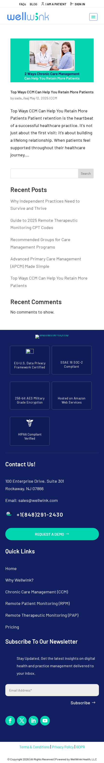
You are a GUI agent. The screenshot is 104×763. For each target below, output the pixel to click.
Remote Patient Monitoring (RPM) (37, 603)
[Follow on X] (22, 720)
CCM (53, 98)
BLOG (33, 4)
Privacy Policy (63, 747)
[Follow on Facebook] (10, 720)
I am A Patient (56, 4)
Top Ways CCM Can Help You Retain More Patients (52, 92)
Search (86, 173)
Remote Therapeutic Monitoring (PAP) (41, 615)
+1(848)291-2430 (40, 514)
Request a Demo (49, 534)
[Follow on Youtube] (45, 720)
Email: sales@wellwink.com (31, 500)
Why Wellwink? (19, 580)
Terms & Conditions (34, 747)
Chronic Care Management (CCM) (36, 591)
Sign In (80, 4)
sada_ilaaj (22, 98)
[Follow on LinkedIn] (33, 720)
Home (11, 568)
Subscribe (80, 702)
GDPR (80, 747)
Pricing (12, 626)
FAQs (22, 4)
